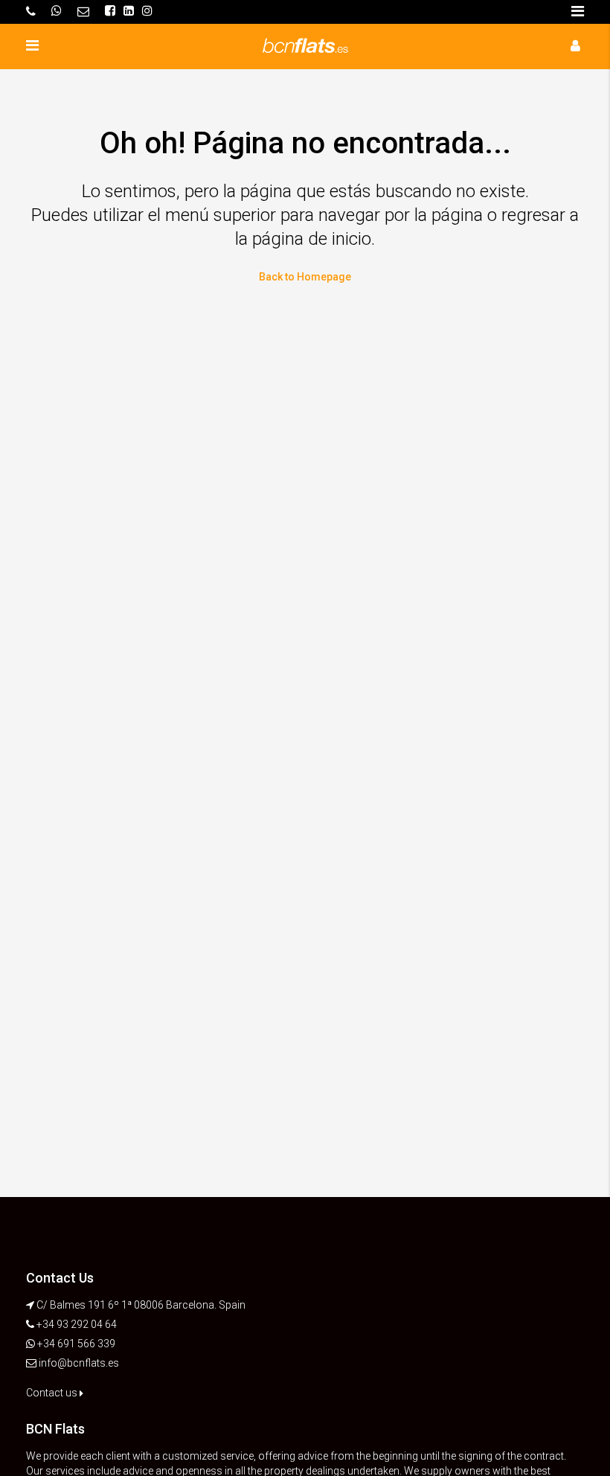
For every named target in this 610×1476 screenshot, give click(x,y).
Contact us (53, 1393)
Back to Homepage (305, 277)
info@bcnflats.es (79, 1363)
